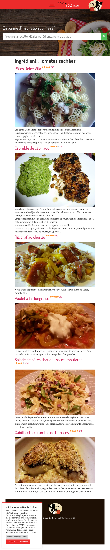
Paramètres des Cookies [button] (17, 537)
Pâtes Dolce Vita (34, 68)
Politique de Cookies (49, 518)
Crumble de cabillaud (38, 148)
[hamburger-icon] (52, 5)
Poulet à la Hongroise (38, 298)
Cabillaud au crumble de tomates (48, 432)
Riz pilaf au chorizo (36, 237)
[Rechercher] (104, 36)
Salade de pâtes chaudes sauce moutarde (49, 360)
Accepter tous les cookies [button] (18, 542)
